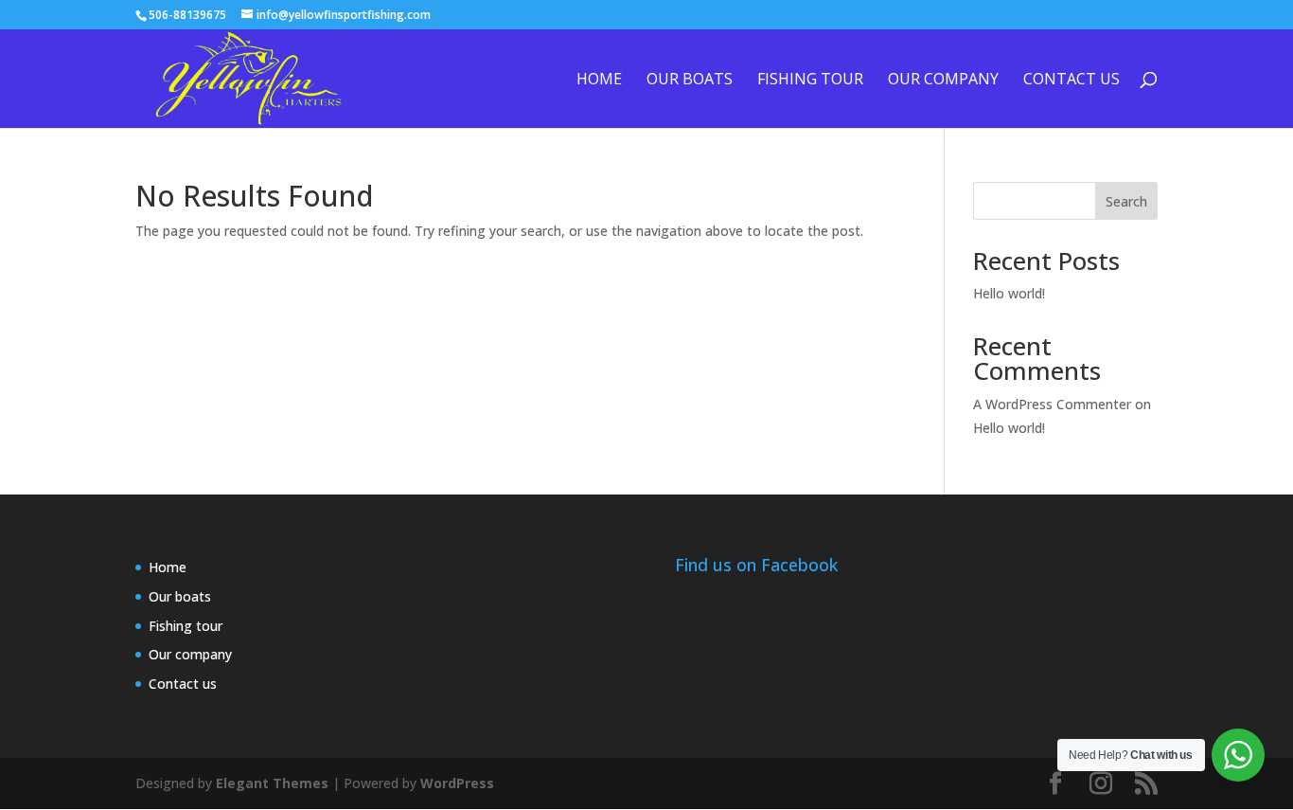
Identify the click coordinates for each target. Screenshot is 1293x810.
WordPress (457, 783)
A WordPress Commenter (1052, 404)
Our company (943, 80)
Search (1126, 201)
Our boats (689, 80)
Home (599, 80)
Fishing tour (810, 80)
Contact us (1071, 80)
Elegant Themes (272, 783)
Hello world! (1009, 293)
